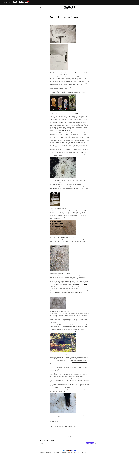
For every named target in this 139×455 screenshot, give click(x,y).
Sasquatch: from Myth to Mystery (72, 281)
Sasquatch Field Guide (67, 130)
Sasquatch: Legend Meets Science (74, 286)
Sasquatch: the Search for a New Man (63, 282)
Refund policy (59, 452)
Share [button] (52, 23)
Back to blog (70, 431)
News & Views (68, 426)
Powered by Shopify (52, 452)
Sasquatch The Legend (45, 452)
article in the (79, 362)
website (85, 284)
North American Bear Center (63, 324)
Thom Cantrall (85, 182)
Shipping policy (76, 452)
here (75, 426)
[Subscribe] (58, 443)
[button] (41, 7)
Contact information (83, 452)
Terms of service (70, 452)
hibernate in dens (64, 357)
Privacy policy (64, 452)
